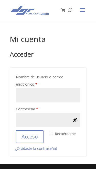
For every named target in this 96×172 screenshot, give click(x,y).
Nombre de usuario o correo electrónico (39, 81)
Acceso (30, 136)
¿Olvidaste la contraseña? (36, 148)
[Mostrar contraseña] (75, 120)
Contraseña (36, 108)
